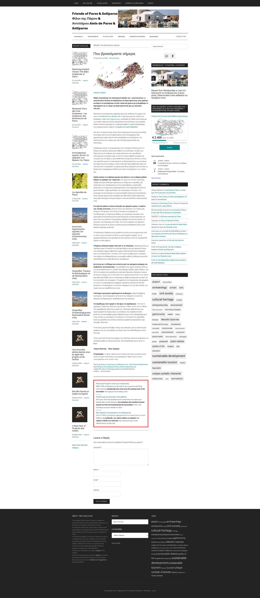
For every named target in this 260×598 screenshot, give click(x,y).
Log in (154, 591)
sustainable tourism (164, 362)
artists (173, 287)
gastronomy (119, 369)
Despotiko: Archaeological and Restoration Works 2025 (81, 314)
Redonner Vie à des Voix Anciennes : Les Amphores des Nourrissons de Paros (79, 114)
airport (104, 369)
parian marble (157, 337)
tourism (156, 368)
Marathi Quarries (129, 369)
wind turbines (177, 378)
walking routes (157, 379)
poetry (154, 341)
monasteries (175, 324)
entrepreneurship (160, 305)
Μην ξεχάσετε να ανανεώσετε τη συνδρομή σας (113, 413)
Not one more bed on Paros (171, 217)
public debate (177, 341)
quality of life (158, 346)
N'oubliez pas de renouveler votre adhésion (111, 397)
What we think (124, 367)
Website (96, 490)
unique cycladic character (166, 373)
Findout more (156, 116)
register (98, 550)
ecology (179, 300)
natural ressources (180, 328)
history (178, 314)
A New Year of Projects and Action (79, 428)
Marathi (141, 364)
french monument (157, 309)
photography (182, 336)
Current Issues (110, 364)
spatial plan (156, 351)
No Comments (114, 58)
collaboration (179, 294)
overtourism (180, 332)
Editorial (96, 45)
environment (176, 305)
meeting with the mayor (160, 324)
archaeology (111, 369)
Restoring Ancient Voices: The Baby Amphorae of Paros (80, 73)
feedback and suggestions (98, 560)
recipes (170, 346)
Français (96, 93)
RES (178, 346)
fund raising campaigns (172, 310)
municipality (155, 328)
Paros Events (116, 543)
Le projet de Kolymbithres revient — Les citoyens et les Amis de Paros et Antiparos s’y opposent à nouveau (169, 233)
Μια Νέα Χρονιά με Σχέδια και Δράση (80, 392)
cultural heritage (163, 299)
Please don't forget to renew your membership (112, 384)
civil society (166, 293)
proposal (163, 341)
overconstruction (167, 332)
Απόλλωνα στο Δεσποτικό (110, 116)
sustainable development (168, 356)
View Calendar (156, 178)
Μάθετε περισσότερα (180, 116)
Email (95, 480)
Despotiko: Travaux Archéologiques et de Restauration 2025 (81, 274)
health (170, 314)
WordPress (147, 591)
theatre (182, 363)
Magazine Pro (122, 591)
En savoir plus (166, 116)
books (154, 294)
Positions (100, 367)
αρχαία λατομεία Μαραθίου (128, 127)
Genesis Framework (135, 591)
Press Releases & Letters (112, 367)
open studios (155, 332)
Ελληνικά (133, 367)
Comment (97, 447)
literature (155, 320)
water (167, 379)
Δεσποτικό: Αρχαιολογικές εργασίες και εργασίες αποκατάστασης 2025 (79, 232)
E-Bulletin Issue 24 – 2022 (124, 364)
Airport (103, 364)
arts (181, 287)
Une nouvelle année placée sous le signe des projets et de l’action (81, 354)
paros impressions (171, 336)
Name (96, 470)
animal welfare (167, 282)
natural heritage (167, 328)
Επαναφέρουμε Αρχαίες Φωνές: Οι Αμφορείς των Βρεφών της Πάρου (80, 156)
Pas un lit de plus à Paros (170, 220)
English (103, 93)
